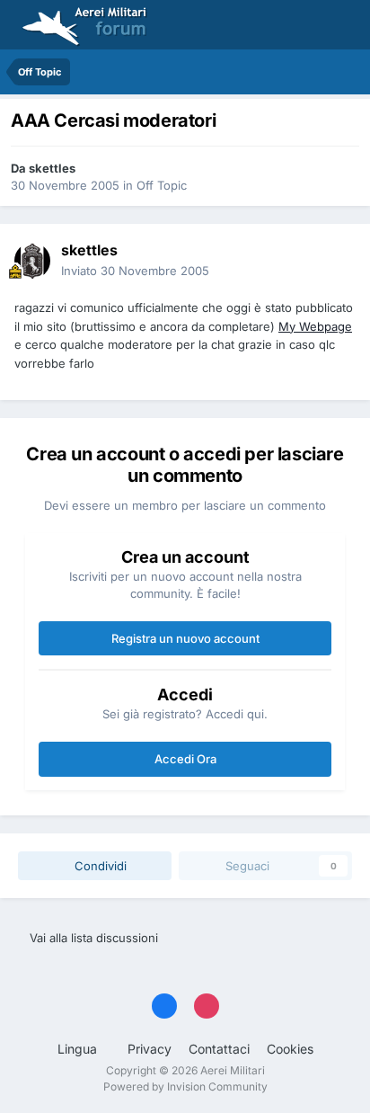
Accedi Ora (185, 759)
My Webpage (315, 326)
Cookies (290, 1048)
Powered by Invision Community (185, 1086)
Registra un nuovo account (185, 638)
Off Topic (162, 185)
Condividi (99, 866)
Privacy (150, 1048)
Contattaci (219, 1048)
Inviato (135, 270)
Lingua (79, 1048)
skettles (52, 168)
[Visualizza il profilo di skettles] (32, 261)
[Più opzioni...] (338, 261)
